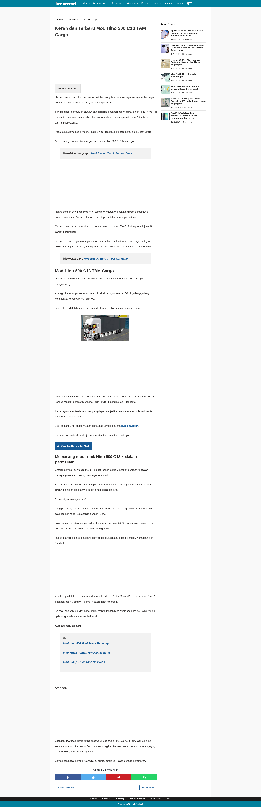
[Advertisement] (106, 61)
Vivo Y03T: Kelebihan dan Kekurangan (184, 75)
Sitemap (120, 798)
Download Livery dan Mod (75, 446)
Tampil (72, 88)
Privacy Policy (137, 798)
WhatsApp (119, 3)
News (146, 3)
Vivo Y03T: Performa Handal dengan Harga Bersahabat (185, 87)
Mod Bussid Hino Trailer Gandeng (106, 258)
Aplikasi (133, 3)
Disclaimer (155, 798)
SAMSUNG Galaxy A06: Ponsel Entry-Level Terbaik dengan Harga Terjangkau (188, 101)
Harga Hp (100, 3)
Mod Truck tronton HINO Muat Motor (86, 652)
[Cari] (200, 3)
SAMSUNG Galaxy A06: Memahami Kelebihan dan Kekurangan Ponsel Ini (184, 115)
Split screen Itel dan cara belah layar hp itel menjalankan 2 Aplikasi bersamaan (187, 33)
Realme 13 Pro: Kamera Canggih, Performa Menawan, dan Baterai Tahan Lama (188, 47)
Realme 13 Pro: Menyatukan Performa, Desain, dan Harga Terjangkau (185, 62)
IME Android (137, 804)
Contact (106, 798)
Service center (163, 3)
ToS (169, 798)
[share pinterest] (119, 777)
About (93, 798)
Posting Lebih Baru (66, 787)
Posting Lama (148, 787)
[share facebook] (68, 777)
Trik (87, 3)
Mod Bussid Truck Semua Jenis (111, 153)
